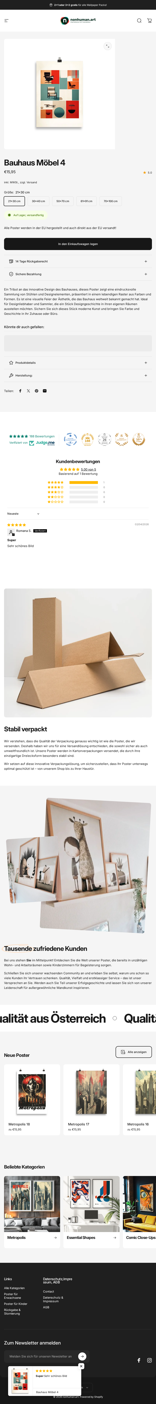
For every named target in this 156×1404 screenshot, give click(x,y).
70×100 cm (111, 201)
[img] (16, 525)
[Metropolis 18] (32, 1092)
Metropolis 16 (138, 1124)
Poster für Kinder (15, 1303)
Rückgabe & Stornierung (12, 1311)
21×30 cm (14, 201)
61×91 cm (86, 201)
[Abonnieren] (82, 1356)
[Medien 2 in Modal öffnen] (108, 46)
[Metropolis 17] (91, 1092)
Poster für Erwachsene (12, 1295)
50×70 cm (62, 201)
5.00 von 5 (88, 469)
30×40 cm (38, 201)
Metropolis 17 (78, 1124)
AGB (46, 1307)
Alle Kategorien (14, 1288)
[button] (56, 482)
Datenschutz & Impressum (53, 1299)
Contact (48, 1291)
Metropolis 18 (19, 1124)
